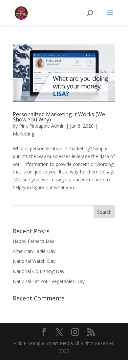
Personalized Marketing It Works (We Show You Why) (59, 117)
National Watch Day (34, 261)
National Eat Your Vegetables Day (49, 281)
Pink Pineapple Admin (42, 126)
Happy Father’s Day (33, 241)
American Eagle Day (34, 251)
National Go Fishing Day (38, 271)
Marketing (23, 134)
